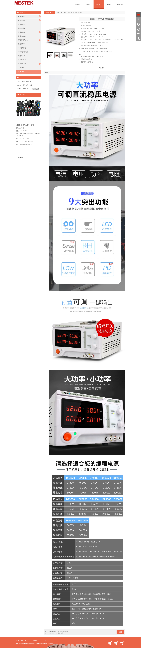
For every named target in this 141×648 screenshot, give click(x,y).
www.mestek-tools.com (26, 144)
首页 (58, 12)
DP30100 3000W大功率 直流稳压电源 (58, 631)
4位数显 (80, 12)
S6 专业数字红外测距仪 (24, 81)
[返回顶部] (138, 39)
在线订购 (101, 68)
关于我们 (88, 4)
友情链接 (20, 157)
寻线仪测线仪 (22, 48)
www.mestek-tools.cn (42, 640)
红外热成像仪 (22, 36)
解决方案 (120, 4)
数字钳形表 (21, 20)
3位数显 (22, 67)
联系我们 (109, 4)
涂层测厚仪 (21, 44)
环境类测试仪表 (23, 40)
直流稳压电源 (72, 12)
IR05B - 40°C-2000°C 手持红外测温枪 (28, 89)
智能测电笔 (21, 24)
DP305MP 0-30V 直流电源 (56, 633)
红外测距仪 (21, 56)
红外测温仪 (21, 32)
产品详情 (98, 4)
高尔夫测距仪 (22, 60)
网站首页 (77, 4)
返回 (120, 632)
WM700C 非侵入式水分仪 (24, 85)
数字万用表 (21, 16)
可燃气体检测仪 (23, 52)
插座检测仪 (21, 28)
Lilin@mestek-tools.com (26, 141)
